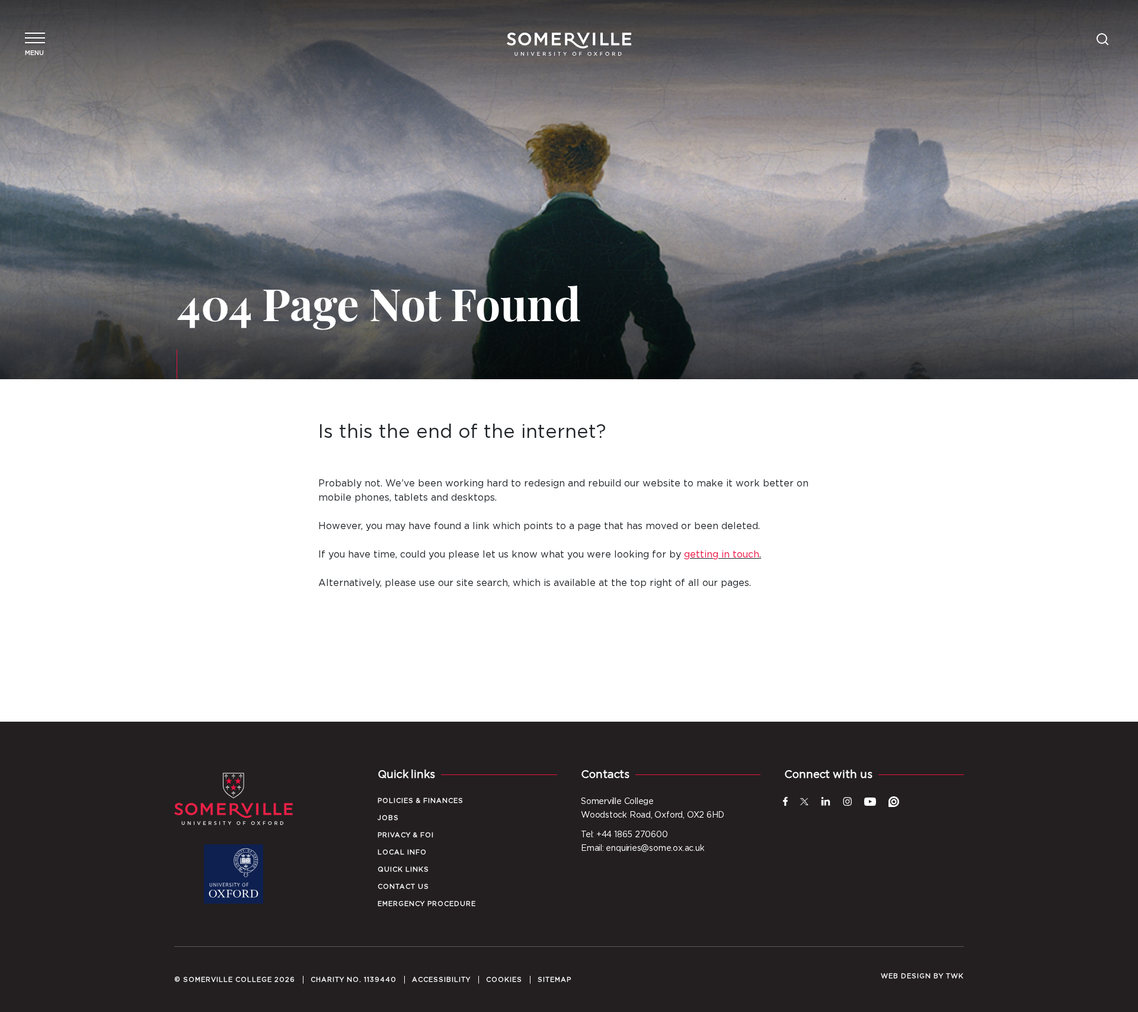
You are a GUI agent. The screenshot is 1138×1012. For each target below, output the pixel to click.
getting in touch (721, 554)
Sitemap (554, 979)
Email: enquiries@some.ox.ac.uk (642, 848)
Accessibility (441, 979)
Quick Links (403, 869)
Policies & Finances (420, 801)
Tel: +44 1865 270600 (624, 835)
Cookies (504, 979)
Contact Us (403, 886)
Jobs (388, 818)
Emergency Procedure (427, 904)
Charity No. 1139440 (354, 979)
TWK (955, 976)
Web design (906, 976)
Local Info (402, 852)
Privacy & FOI (406, 835)
